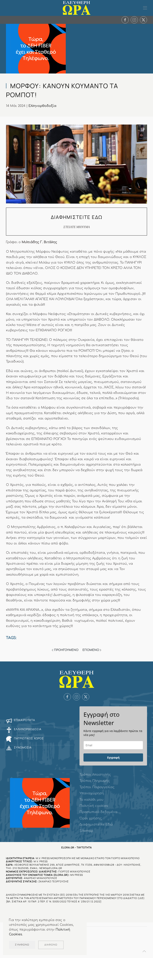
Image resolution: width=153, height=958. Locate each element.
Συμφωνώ (22, 944)
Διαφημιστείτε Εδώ (96, 824)
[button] (145, 8)
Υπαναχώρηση (91, 793)
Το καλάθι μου (91, 799)
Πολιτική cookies (93, 806)
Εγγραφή (113, 757)
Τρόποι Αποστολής (95, 774)
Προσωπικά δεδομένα (98, 812)
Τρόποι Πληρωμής (94, 781)
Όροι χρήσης (90, 818)
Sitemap (86, 831)
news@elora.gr (50, 868)
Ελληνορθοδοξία (42, 106)
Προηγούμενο (66, 650)
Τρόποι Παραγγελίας (97, 787)
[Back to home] (76, 8)
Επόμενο (90, 650)
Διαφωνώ (50, 944)
